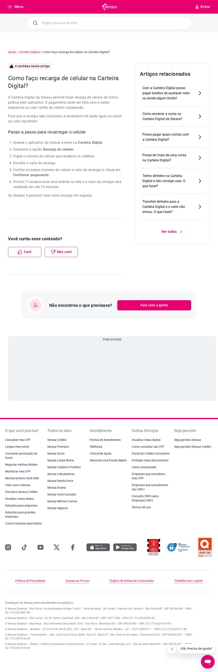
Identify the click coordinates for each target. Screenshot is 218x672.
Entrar (205, 7)
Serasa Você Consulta (61, 494)
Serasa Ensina (56, 487)
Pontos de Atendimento (105, 440)
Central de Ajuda (100, 453)
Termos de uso (141, 507)
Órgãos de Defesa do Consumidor (132, 580)
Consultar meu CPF (18, 440)
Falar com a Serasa (17, 485)
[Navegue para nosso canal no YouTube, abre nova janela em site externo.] (40, 547)
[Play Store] (125, 547)
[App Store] (98, 547)
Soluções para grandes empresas (20, 514)
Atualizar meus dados (19, 498)
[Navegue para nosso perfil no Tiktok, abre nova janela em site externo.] (24, 547)
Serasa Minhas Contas (62, 501)
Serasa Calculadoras (61, 474)
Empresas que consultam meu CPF (148, 476)
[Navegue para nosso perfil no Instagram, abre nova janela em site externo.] (8, 547)
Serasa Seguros (57, 508)
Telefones (96, 446)
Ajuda (12, 52)
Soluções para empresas (21, 505)
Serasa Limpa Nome (60, 460)
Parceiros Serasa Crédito (21, 492)
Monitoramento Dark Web (22, 478)
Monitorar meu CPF (18, 471)
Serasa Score (56, 453)
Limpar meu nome (17, 446)
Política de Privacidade (30, 580)
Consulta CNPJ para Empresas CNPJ (145, 498)
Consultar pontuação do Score (21, 455)
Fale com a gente (154, 305)
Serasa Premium (58, 446)
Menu (18, 7)
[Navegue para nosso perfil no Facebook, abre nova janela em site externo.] (73, 547)
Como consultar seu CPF (148, 446)
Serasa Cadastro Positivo (64, 467)
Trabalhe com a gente (188, 580)
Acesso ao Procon (77, 580)
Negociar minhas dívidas (21, 464)
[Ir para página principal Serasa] (109, 7)
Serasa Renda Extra (60, 480)
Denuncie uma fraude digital (108, 460)
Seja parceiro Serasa (187, 440)
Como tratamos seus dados (23, 523)
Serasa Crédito (57, 440)
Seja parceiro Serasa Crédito (192, 446)
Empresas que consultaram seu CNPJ (150, 487)
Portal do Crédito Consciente (150, 453)
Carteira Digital (29, 52)
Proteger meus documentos (150, 460)
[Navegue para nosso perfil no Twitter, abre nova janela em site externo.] (57, 547)
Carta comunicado (144, 467)
